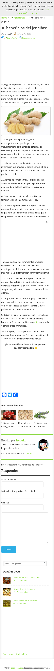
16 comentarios (14, 580)
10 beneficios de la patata (24, 589)
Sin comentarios (28, 37)
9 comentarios (14, 603)
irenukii (8, 33)
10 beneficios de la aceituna (25, 600)
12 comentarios (14, 592)
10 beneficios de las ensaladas (26, 577)
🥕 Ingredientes (17, 17)
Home (4, 17)
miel (36, 322)
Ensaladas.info (17, 668)
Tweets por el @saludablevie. (16, 654)
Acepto (35, 13)
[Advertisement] (25, 62)
